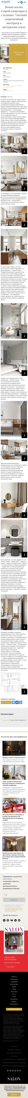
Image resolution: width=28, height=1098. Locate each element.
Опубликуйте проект (14, 1009)
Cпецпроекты (14, 1004)
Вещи (14, 986)
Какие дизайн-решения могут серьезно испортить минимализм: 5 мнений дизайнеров (13, 783)
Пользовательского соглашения (13, 908)
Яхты (14, 994)
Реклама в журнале (14, 1053)
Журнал (14, 1001)
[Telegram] (20, 702)
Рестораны (14, 999)
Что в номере (10, 967)
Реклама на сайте (14, 1050)
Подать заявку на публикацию (14, 1059)
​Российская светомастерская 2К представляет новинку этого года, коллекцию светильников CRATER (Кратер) (13, 855)
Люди (14, 989)
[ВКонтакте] (17, 702)
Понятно (14, 1094)
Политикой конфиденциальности (13, 909)
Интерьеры (14, 979)
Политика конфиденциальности (14, 1066)
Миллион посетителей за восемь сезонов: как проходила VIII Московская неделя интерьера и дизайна (13, 817)
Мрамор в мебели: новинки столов (13, 757)
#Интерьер (4, 796)
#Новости (4, 763)
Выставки (14, 991)
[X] (13, 702)
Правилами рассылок (10, 910)
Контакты (14, 1056)
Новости (14, 977)
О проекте (14, 1046)
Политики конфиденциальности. (15, 1090)
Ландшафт (14, 982)
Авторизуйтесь (6, 720)
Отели (14, 996)
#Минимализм (11, 796)
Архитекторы (14, 984)
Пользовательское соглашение (14, 1062)
